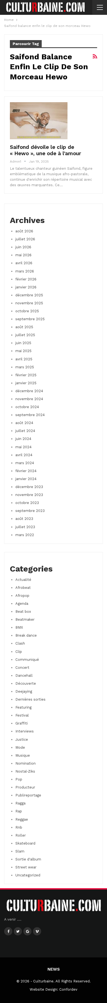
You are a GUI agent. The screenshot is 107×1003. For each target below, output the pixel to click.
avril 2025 (23, 359)
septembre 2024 (30, 415)
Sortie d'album (28, 859)
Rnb (18, 827)
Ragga (20, 803)
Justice (21, 739)
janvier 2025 (25, 383)
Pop (18, 779)
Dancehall (24, 675)
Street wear (25, 867)
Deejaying (23, 691)
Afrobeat (23, 588)
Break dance (26, 635)
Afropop (22, 596)
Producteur (25, 787)
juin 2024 (23, 439)
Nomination (25, 763)
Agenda (21, 603)
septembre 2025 (30, 319)
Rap (18, 811)
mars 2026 (24, 271)
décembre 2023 (29, 487)
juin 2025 (23, 343)
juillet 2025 (25, 335)
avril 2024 (23, 455)
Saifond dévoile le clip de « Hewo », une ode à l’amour (45, 150)
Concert (22, 667)
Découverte (25, 683)
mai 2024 (23, 447)
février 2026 (25, 279)
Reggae (21, 819)
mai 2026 (23, 255)
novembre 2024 (29, 399)
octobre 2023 (27, 503)
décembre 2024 (29, 391)
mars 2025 (24, 367)
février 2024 (25, 471)
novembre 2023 (29, 495)
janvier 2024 (25, 479)
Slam (19, 851)
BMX (19, 627)
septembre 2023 (30, 511)
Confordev (68, 989)
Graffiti (21, 723)
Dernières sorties (30, 699)
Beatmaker (25, 619)
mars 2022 (24, 535)
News (53, 969)
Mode (20, 747)
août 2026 (24, 231)
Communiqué (27, 659)
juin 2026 (23, 247)
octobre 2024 (27, 407)
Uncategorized (27, 875)
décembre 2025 (29, 295)
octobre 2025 (27, 311)
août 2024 (24, 423)
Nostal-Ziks (25, 771)
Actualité (23, 580)
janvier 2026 (25, 287)
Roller (20, 835)
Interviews (24, 731)
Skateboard (25, 843)
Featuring (23, 707)
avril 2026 (23, 263)
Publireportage (28, 795)
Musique (22, 755)
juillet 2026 (25, 239)
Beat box (23, 611)
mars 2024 (24, 463)
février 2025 (25, 375)
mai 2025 (23, 351)
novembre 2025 (29, 303)
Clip (18, 652)
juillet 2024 (25, 431)
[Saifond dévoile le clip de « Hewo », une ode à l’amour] (38, 120)
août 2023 (24, 519)
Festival (22, 715)
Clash (20, 643)
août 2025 (24, 327)
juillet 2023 (25, 527)
